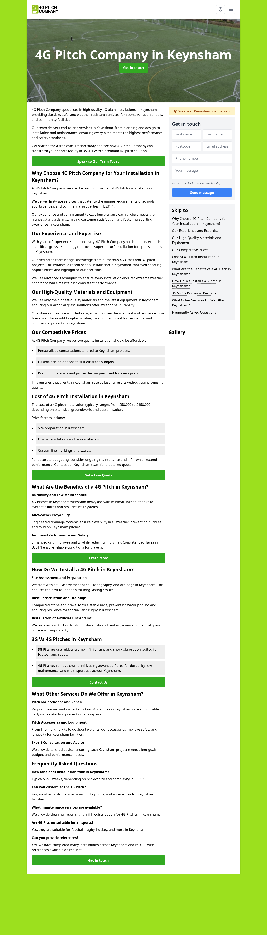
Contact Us (98, 682)
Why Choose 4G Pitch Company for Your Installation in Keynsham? (199, 221)
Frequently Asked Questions (194, 312)
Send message (202, 192)
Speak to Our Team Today (98, 161)
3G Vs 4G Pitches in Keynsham (195, 293)
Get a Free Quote (98, 475)
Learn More (98, 558)
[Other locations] (220, 9)
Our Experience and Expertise (195, 230)
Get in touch (133, 67)
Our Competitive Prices (190, 250)
